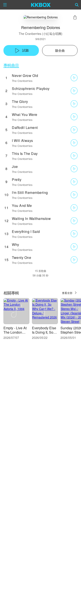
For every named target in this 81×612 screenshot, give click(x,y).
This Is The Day (25, 153)
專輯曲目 (11, 65)
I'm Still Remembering (30, 192)
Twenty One (21, 257)
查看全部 (67, 293)
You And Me (22, 205)
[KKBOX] (41, 5)
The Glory (20, 101)
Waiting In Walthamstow (31, 218)
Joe (15, 166)
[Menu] (5, 4)
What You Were (24, 114)
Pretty (16, 179)
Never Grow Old (25, 75)
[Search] (76, 4)
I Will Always (22, 140)
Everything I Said (26, 231)
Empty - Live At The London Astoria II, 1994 (15, 332)
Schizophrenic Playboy (31, 88)
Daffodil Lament (25, 127)
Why (15, 244)
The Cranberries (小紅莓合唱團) (40, 33)
